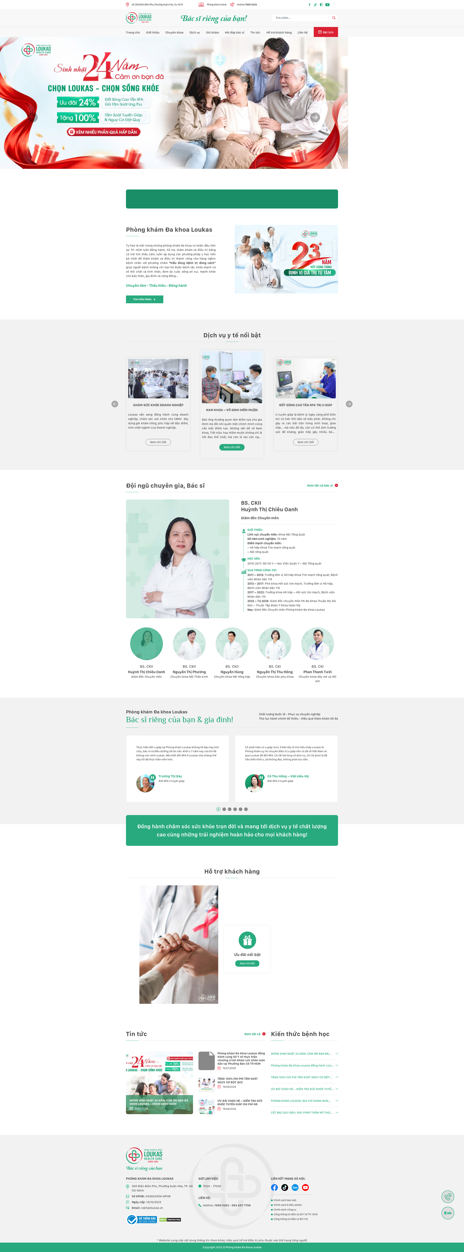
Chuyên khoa (174, 32)
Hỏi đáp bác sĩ (234, 32)
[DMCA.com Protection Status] (170, 1219)
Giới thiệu (153, 32)
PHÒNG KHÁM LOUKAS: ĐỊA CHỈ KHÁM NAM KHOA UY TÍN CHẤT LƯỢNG (299, 1101)
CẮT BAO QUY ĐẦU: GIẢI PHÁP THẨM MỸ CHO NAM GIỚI (300, 1113)
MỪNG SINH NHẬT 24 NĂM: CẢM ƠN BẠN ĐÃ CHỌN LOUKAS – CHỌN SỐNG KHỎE (159, 1102)
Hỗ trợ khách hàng (279, 32)
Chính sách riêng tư (285, 1209)
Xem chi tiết (158, 442)
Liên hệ (303, 32)
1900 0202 (251, 4)
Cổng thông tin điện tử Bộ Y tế (291, 1219)
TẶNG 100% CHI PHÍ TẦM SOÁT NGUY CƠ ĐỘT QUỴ (238, 1080)
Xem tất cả (252, 1034)
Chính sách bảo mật (285, 1200)
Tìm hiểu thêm (142, 299)
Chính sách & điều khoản (288, 1204)
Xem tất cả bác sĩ (320, 485)
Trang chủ (133, 32)
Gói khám (212, 32)
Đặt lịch (328, 32)
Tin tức (255, 32)
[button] (315, 117)
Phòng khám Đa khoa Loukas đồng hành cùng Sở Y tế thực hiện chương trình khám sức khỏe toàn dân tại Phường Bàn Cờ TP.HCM (241, 1059)
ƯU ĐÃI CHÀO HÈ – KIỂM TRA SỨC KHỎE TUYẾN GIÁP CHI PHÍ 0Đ (240, 1102)
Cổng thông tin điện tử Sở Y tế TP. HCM (296, 1214)
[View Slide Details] (174, 103)
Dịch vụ (195, 32)
